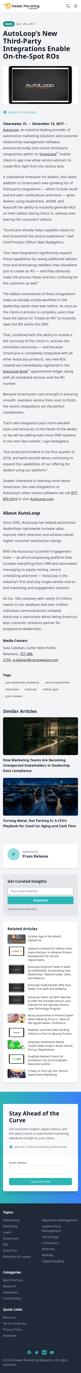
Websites (48, 1249)
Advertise (9, 1336)
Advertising (11, 1220)
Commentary (12, 1298)
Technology (50, 1237)
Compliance (50, 1243)
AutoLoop (31, 689)
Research (9, 1286)
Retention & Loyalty (17, 1257)
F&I (5, 1244)
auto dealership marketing (22, 682)
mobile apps (50, 689)
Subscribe (40, 900)
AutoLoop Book (15, 371)
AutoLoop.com (42, 499)
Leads (7, 1232)
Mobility (47, 1255)
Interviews (10, 1292)
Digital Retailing (53, 1261)
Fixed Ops (10, 1250)
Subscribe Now (40, 1181)
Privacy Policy (12, 1329)
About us (9, 1317)
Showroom (11, 1238)
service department (57, 682)
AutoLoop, (11, 129)
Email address (18, 1162)
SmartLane (48, 154)
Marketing (10, 1226)
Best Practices (13, 1280)
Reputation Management (60, 1220)
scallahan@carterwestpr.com (35, 660)
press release (13, 696)
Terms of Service (15, 1323)
